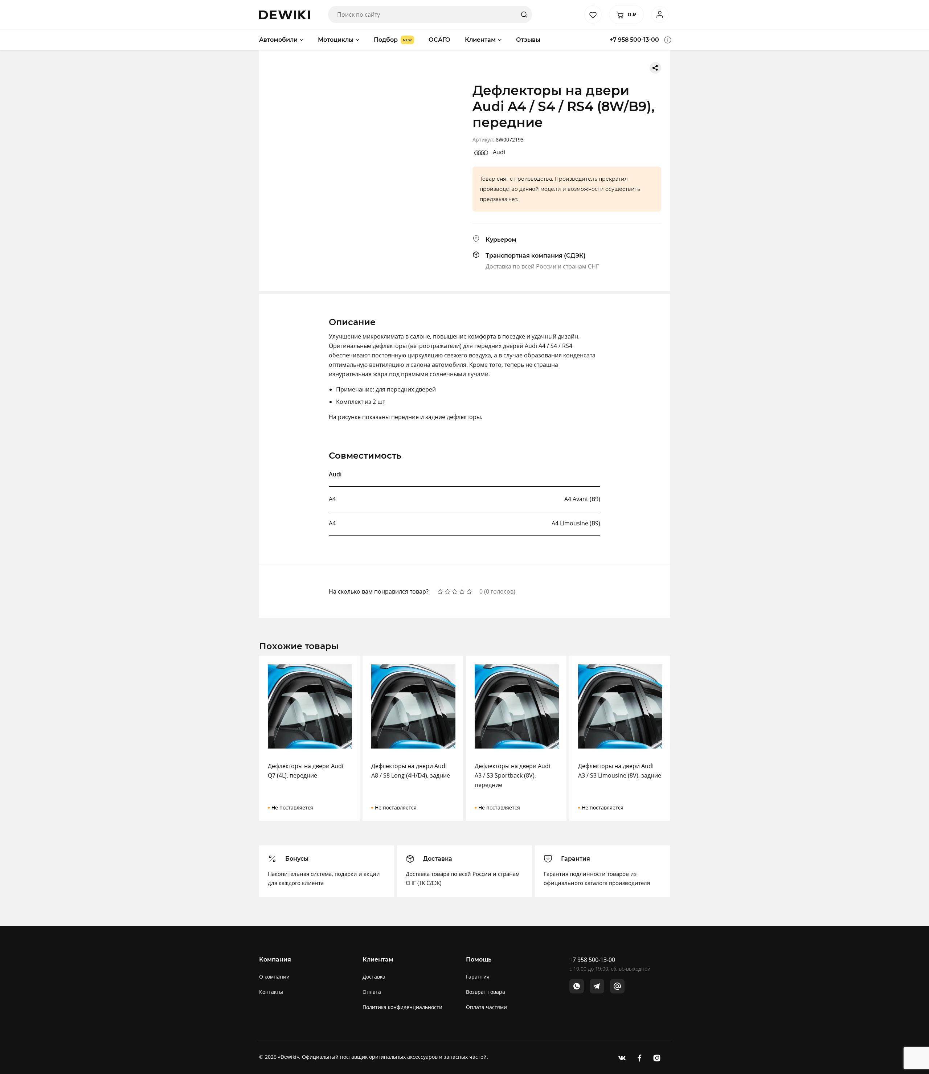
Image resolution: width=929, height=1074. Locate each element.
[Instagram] (656, 1057)
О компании (274, 976)
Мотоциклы (335, 39)
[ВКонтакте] (622, 1057)
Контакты (271, 991)
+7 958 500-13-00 (634, 39)
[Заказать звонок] (667, 40)
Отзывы (528, 39)
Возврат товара (485, 991)
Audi (499, 152)
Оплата (372, 991)
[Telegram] (597, 986)
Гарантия (478, 976)
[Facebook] (639, 1057)
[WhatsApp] (576, 986)
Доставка (374, 976)
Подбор (386, 39)
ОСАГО (439, 39)
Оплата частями (486, 1007)
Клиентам (480, 39)
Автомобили (278, 39)
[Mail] (617, 986)
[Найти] (524, 14)
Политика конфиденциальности (402, 1007)
